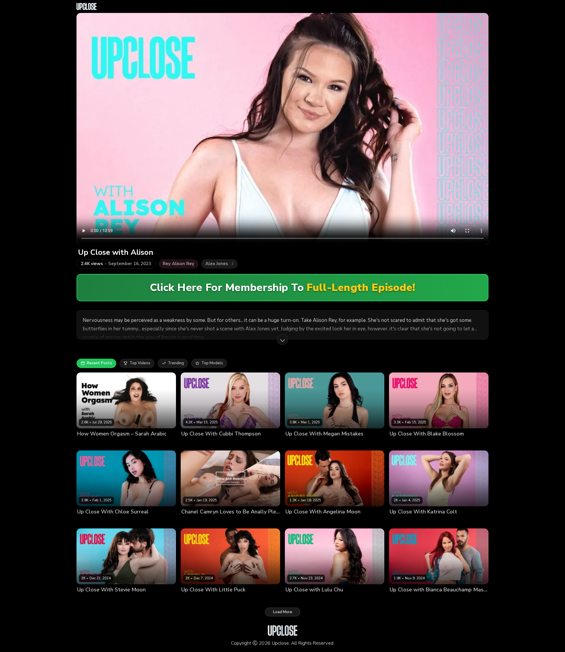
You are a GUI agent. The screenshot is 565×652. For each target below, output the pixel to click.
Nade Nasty (113, 600)
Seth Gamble (224, 522)
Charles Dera (227, 443)
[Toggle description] (282, 339)
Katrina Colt (401, 522)
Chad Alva (423, 522)
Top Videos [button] (139, 363)
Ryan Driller (329, 443)
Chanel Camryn (195, 522)
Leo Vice (113, 522)
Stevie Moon (88, 600)
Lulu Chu (293, 600)
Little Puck (191, 600)
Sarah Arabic (89, 443)
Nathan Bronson (319, 600)
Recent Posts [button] (99, 363)
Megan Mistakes (300, 443)
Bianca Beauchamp (408, 600)
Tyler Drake (439, 600)
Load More (282, 612)
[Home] (87, 6)
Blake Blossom (403, 443)
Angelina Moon (299, 522)
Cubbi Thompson (197, 443)
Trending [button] (176, 363)
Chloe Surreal (90, 522)
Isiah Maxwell (215, 600)
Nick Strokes (431, 443)
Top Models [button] (212, 363)
